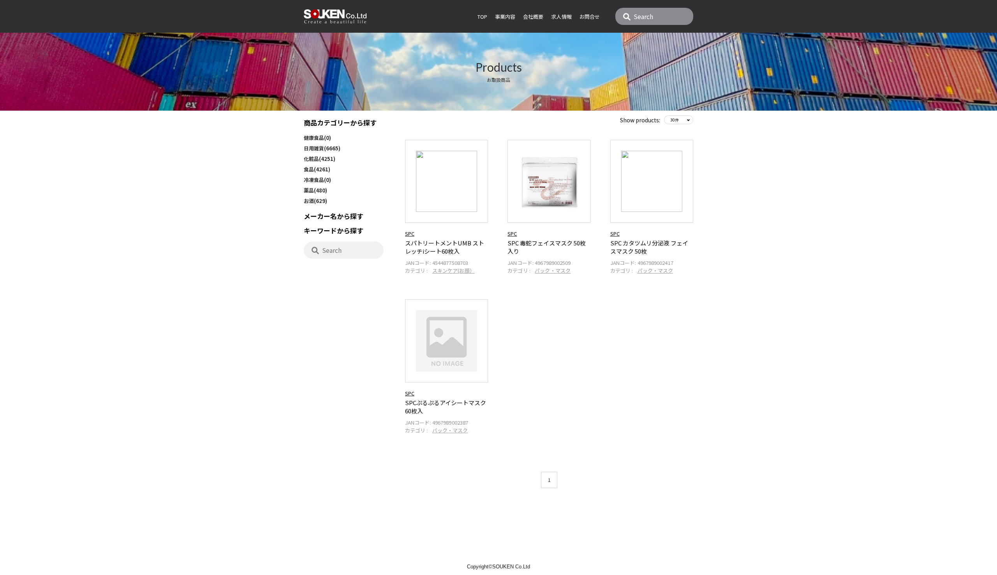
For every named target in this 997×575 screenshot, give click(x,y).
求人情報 (561, 16)
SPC (409, 233)
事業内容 (505, 16)
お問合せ (590, 16)
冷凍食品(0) (317, 179)
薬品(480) (315, 190)
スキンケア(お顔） (453, 270)
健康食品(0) (317, 137)
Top (482, 16)
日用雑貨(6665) (322, 148)
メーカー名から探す (333, 216)
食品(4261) (317, 169)
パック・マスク (553, 270)
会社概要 (533, 16)
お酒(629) (315, 201)
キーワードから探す (333, 230)
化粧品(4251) (319, 158)
